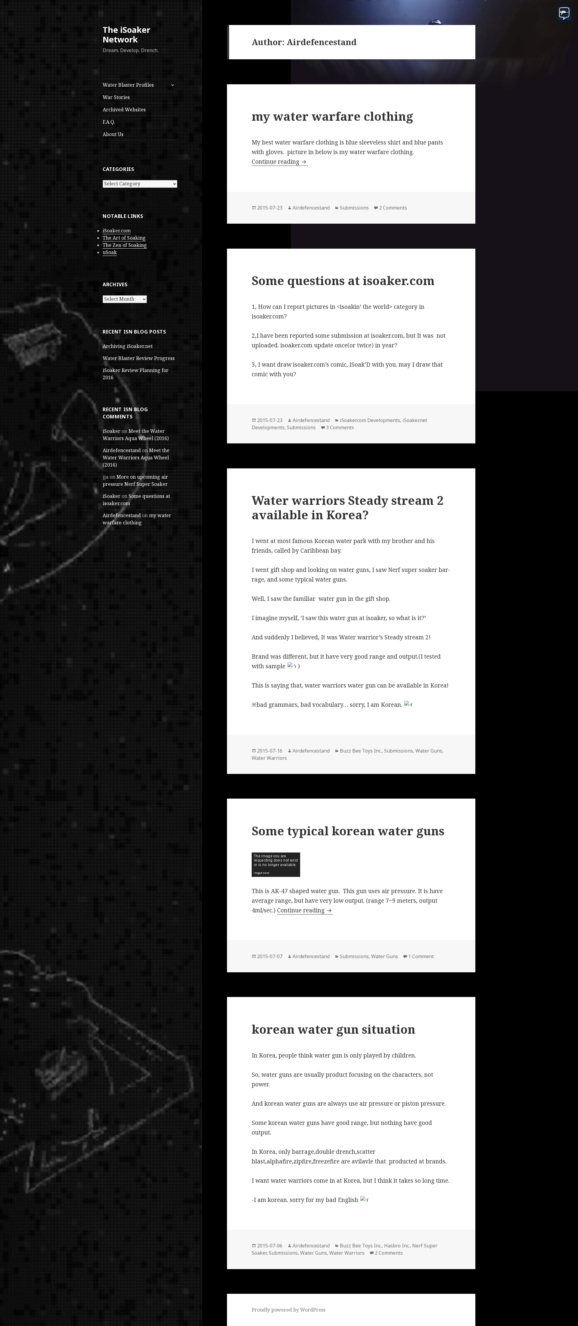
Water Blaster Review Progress (139, 358)
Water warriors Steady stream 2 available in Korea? (347, 507)
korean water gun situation (333, 1029)
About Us (113, 134)
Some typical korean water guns (348, 831)
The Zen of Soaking (125, 245)
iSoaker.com (117, 230)
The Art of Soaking (124, 237)
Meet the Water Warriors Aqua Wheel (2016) (136, 457)
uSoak (110, 252)
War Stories (116, 97)
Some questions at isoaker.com (343, 280)
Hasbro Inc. (397, 1245)
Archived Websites (124, 109)
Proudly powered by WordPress (288, 1309)
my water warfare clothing (332, 116)
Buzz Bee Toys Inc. (361, 750)
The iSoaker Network (126, 34)
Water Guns (428, 750)
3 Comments (340, 427)
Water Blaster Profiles (128, 85)
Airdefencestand (122, 450)
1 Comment (421, 956)
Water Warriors (269, 758)
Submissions (354, 207)
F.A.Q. (109, 122)
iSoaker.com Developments (370, 420)
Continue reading (280, 162)
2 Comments (393, 207)
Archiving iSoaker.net (128, 346)
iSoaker (111, 431)
